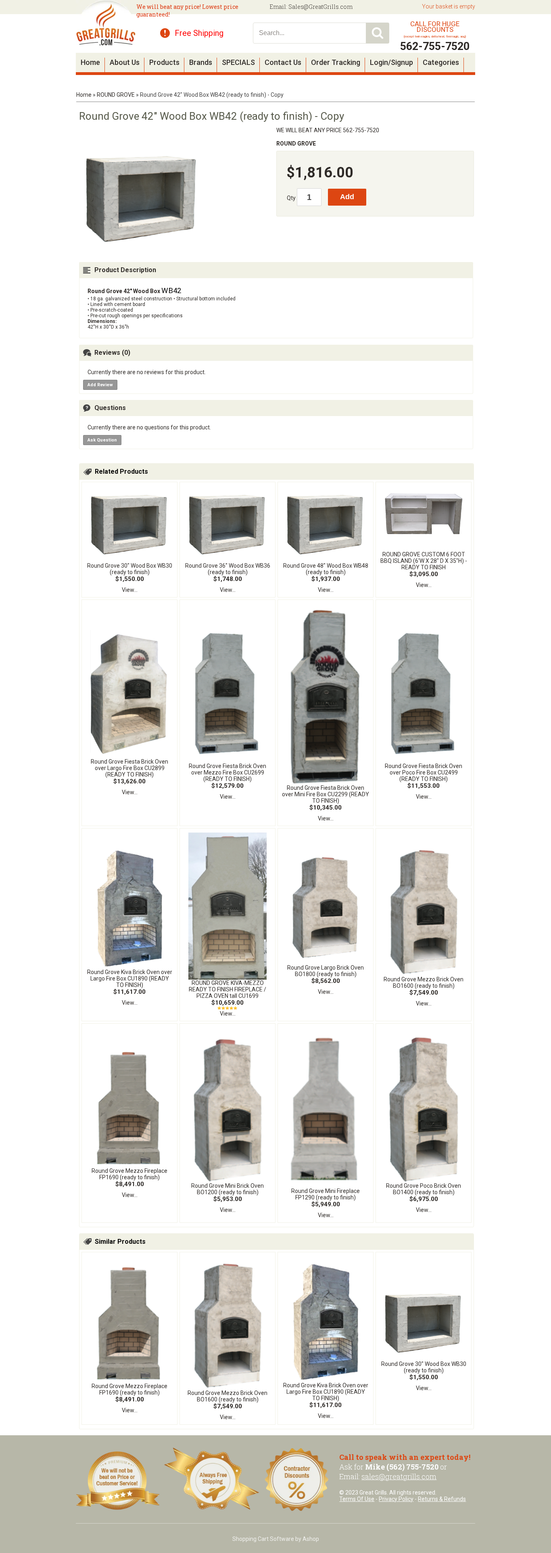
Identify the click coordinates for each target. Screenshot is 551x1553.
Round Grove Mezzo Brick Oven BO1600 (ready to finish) (423, 982)
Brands (200, 62)
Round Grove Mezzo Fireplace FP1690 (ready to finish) (129, 1174)
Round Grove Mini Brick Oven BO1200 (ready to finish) (227, 1188)
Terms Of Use (356, 1499)
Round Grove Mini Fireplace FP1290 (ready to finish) (325, 1194)
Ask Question (102, 440)
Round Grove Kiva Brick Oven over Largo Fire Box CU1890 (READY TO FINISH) (129, 978)
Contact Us (283, 62)
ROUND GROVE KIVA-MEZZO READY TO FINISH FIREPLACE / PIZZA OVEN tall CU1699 (227, 989)
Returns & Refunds (442, 1499)
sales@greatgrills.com (398, 1476)
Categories (441, 62)
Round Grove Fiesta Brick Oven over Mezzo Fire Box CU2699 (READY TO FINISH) (227, 772)
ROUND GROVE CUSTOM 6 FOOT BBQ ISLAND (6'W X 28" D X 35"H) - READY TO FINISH (423, 560)
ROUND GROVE (116, 95)
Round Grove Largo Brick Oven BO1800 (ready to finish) (325, 970)
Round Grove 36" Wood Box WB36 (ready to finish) (227, 568)
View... (130, 590)
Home (90, 62)
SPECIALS (238, 62)
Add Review (100, 384)
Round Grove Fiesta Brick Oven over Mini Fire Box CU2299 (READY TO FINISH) (325, 794)
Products (164, 62)
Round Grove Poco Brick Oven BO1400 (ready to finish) (423, 1188)
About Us (125, 62)
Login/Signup (391, 62)
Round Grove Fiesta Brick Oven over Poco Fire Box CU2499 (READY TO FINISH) (423, 772)
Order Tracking (335, 62)
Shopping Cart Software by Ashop (275, 1539)
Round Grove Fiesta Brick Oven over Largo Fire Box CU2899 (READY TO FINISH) (129, 768)
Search (377, 33)
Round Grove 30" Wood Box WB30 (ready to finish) (129, 568)
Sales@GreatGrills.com (320, 6)
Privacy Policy (396, 1499)
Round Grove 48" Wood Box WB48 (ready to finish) (325, 568)
